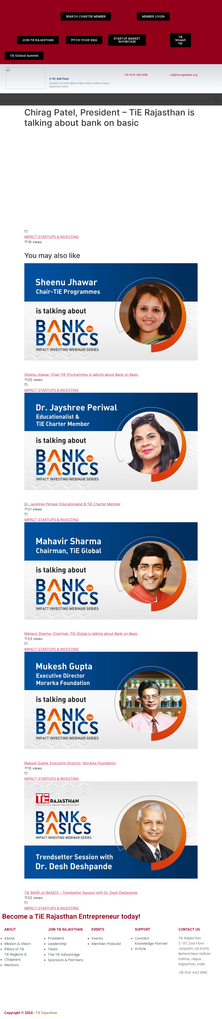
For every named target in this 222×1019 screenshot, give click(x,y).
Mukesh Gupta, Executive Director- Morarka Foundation (70, 763)
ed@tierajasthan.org (184, 74)
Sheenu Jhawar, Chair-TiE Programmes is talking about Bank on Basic (81, 374)
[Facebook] (23, 9)
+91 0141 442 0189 (135, 74)
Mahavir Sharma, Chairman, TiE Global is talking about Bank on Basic (81, 633)
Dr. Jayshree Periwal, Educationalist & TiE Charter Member (72, 504)
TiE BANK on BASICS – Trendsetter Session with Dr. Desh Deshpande (80, 892)
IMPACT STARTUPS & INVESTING (51, 237)
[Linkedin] (9, 21)
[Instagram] (9, 9)
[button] (217, 99)
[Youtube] (38, 9)
